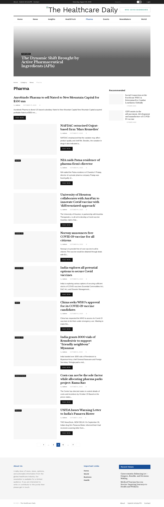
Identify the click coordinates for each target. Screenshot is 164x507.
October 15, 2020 (76, 168)
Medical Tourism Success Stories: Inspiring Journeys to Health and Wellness (134, 484)
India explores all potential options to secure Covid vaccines (79, 271)
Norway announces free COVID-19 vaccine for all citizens (77, 236)
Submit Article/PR (25, 2)
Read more (19, 117)
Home (20, 19)
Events (106, 19)
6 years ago (131, 122)
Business (87, 477)
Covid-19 (19, 233)
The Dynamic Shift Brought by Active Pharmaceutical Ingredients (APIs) (50, 62)
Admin (26, 71)
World (144, 19)
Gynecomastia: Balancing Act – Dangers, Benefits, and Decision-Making (135, 476)
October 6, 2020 (76, 352)
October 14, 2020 (76, 244)
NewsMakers (125, 19)
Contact (36, 2)
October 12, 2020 (76, 279)
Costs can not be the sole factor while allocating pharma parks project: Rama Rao (81, 379)
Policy (18, 410)
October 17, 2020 (76, 133)
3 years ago (131, 106)
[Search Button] (132, 2)
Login (148, 2)
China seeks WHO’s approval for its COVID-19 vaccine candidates (80, 306)
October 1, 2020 (76, 418)
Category (24, 82)
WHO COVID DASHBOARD (136, 10)
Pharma (89, 19)
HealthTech (70, 19)
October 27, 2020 (29, 105)
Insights (51, 19)
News (35, 19)
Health (86, 480)
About (16, 2)
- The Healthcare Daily (27, 503)
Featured (26, 54)
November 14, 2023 (37, 71)
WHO (17, 303)
